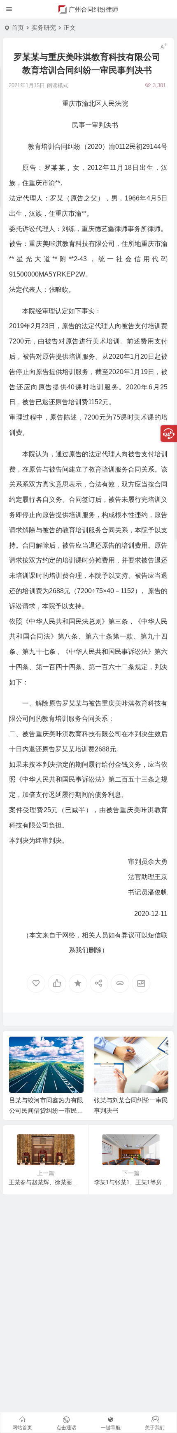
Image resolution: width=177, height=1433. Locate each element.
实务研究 (43, 27)
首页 (18, 27)
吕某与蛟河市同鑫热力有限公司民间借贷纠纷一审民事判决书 (46, 1110)
